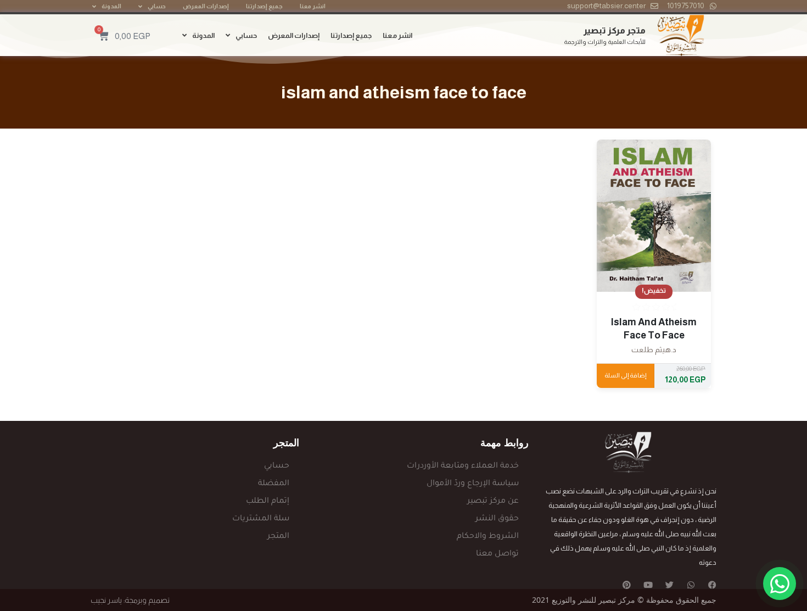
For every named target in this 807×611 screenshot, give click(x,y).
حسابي (157, 6)
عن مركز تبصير (493, 501)
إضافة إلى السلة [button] (625, 375)
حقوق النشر (497, 519)
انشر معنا (313, 6)
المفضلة (273, 484)
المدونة (111, 6)
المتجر (278, 536)
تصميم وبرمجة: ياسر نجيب (130, 600)
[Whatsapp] (691, 585)
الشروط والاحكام (488, 536)
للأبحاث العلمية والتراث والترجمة (605, 41)
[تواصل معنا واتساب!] (779, 583)
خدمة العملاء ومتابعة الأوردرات (463, 466)
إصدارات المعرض (206, 6)
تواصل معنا (497, 554)
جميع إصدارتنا (264, 6)
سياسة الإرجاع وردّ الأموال (473, 484)
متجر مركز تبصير (615, 30)
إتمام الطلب (267, 501)
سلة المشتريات (260, 519)
